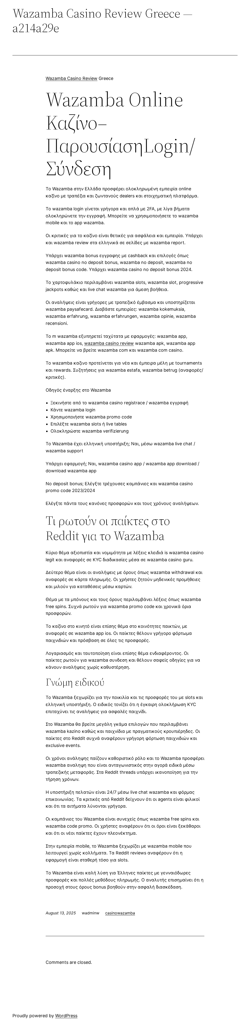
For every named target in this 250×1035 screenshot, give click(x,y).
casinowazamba (120, 912)
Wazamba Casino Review (71, 78)
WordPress (66, 1015)
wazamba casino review (109, 343)
